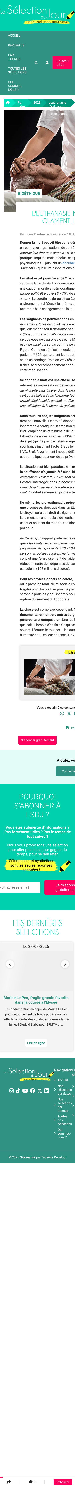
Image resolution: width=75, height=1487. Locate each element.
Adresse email (12, 741)
